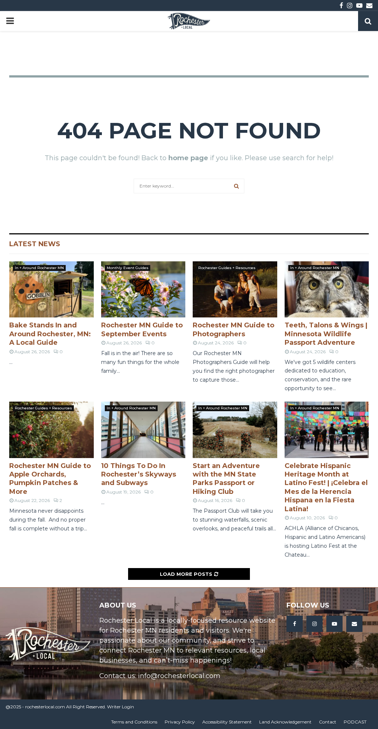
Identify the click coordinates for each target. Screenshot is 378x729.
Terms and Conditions (134, 722)
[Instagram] (314, 624)
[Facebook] (294, 624)
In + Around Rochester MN (39, 267)
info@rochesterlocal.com (179, 676)
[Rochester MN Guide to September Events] (143, 289)
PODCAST (355, 722)
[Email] (354, 624)
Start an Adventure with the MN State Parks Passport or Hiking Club (226, 479)
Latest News (34, 244)
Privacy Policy (180, 722)
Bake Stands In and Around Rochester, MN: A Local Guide (50, 334)
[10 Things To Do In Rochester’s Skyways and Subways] (143, 430)
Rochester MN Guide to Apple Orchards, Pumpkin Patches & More (50, 479)
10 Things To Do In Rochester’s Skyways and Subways (138, 474)
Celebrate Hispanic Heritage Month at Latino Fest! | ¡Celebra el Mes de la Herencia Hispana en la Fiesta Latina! (326, 487)
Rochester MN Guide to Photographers (233, 329)
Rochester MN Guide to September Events (142, 329)
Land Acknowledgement (285, 722)
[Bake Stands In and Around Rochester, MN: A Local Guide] (51, 289)
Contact (327, 722)
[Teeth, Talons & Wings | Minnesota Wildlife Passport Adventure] (327, 289)
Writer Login (120, 706)
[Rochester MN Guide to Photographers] (235, 289)
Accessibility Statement (227, 722)
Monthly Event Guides (127, 267)
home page (188, 158)
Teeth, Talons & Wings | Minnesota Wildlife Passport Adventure (326, 334)
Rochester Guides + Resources (226, 267)
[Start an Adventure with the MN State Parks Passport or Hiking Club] (235, 430)
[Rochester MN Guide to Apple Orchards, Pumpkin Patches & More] (51, 430)
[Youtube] (334, 624)
